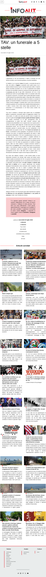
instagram (32, 212)
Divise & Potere (6, 435)
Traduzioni (8, 566)
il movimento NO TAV (11, 92)
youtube (14, 214)
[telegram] (32, 2)
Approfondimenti (26, 552)
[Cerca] (44, 1)
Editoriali (23, 222)
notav (23, 236)
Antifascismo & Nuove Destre (11, 561)
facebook (26, 212)
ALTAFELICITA (23, 231)
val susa (23, 238)
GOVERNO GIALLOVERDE (23, 233)
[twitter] (39, 2)
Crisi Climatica (30, 259)
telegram (23, 210)
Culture (28, 348)
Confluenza (5, 521)
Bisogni (7, 553)
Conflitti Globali (8, 552)
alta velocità (23, 229)
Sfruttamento (8, 555)
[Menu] (2, 2)
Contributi (7, 556)
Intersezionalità (8, 563)
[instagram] (34, 2)
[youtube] (41, 2)
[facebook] (36, 2)
